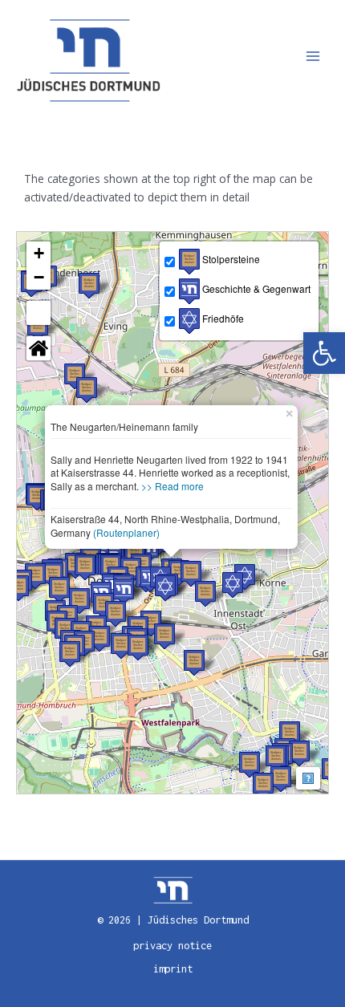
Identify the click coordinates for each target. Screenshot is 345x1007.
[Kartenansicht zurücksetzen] (38, 348)
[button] (324, 353)
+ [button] (39, 253)
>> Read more (172, 486)
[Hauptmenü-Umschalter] (313, 56)
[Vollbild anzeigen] (38, 313)
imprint (173, 969)
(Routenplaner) (126, 532)
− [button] (39, 277)
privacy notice (172, 946)
